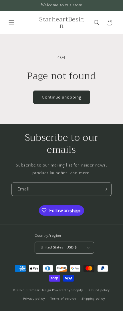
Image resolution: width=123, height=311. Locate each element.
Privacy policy (34, 298)
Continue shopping (62, 97)
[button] (11, 22)
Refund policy (99, 290)
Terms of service (63, 298)
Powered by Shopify (67, 290)
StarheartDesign (39, 290)
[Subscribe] (105, 189)
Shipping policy (93, 298)
